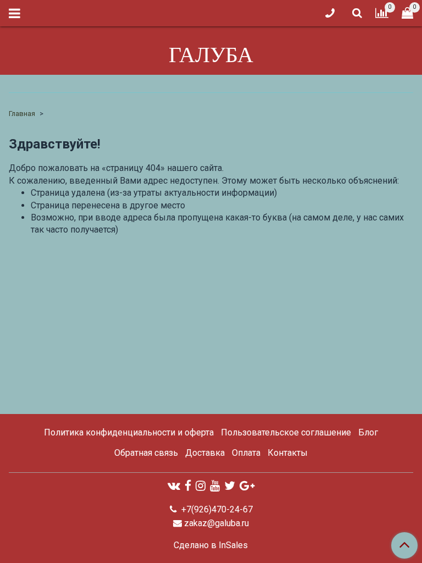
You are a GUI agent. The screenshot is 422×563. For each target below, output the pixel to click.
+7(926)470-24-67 (216, 509)
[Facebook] (188, 485)
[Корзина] (407, 13)
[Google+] (247, 485)
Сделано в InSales (211, 545)
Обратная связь (146, 453)
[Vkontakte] (174, 485)
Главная (22, 113)
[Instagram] (201, 485)
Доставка (205, 453)
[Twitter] (229, 485)
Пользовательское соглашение (286, 432)
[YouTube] (215, 485)
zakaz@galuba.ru (216, 523)
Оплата (246, 453)
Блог (368, 432)
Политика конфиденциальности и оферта (129, 432)
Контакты (288, 453)
